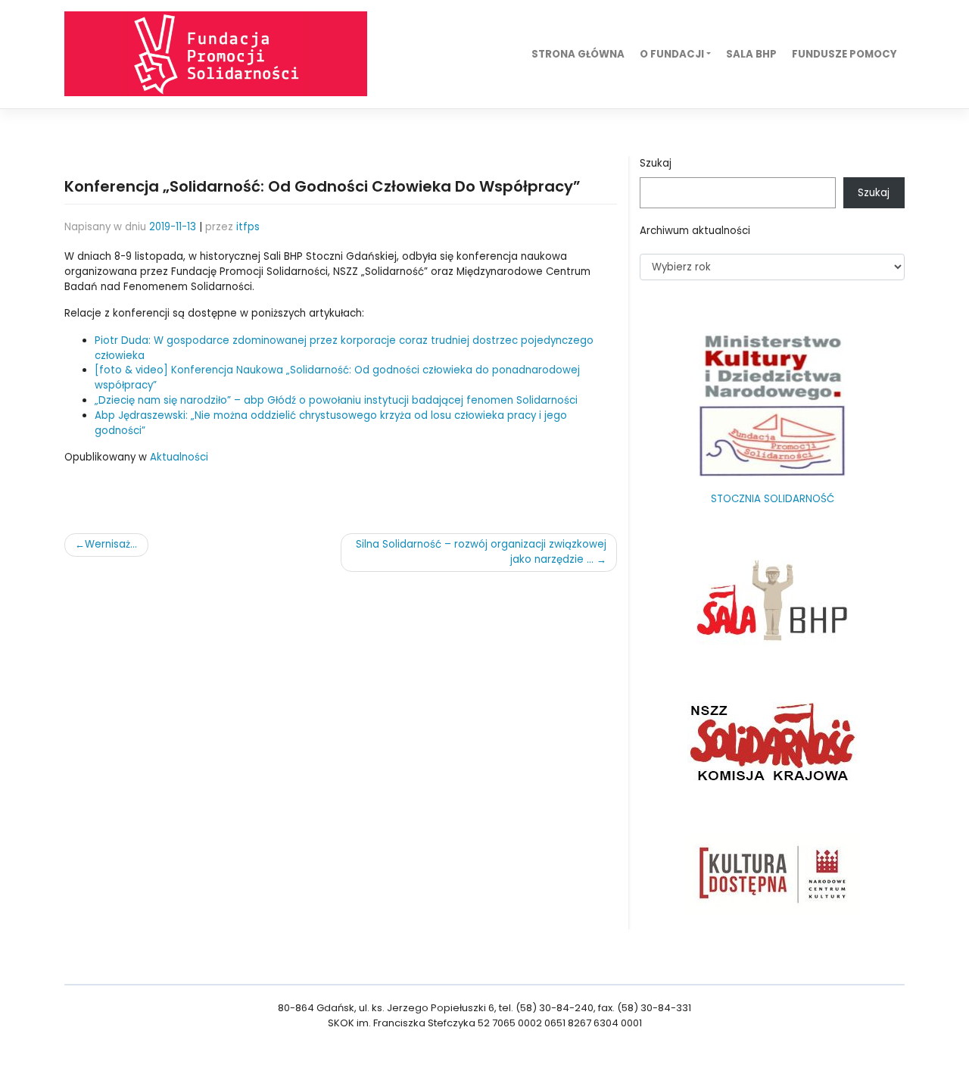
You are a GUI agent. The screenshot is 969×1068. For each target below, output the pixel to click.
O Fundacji (672, 54)
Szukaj (655, 163)
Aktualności (179, 457)
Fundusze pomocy (844, 54)
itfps (248, 227)
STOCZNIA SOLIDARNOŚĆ (772, 499)
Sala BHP (751, 54)
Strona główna (578, 54)
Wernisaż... (111, 544)
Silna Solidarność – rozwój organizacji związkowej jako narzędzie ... (481, 552)
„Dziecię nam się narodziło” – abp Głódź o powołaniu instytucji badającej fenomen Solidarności (336, 400)
